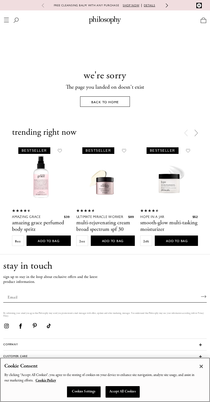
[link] (6, 326)
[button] (196, 133)
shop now (131, 5)
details (149, 5)
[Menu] (6, 20)
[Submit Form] (204, 296)
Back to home (105, 102)
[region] (105, 380)
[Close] (201, 366)
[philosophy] (105, 20)
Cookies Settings (83, 392)
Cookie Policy (46, 381)
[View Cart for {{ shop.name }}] (203, 20)
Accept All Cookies (122, 392)
